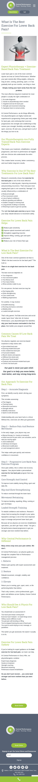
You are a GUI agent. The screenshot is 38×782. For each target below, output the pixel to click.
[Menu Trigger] (34, 6)
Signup (19, 760)
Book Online (13, 12)
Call (25, 12)
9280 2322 (23, 699)
